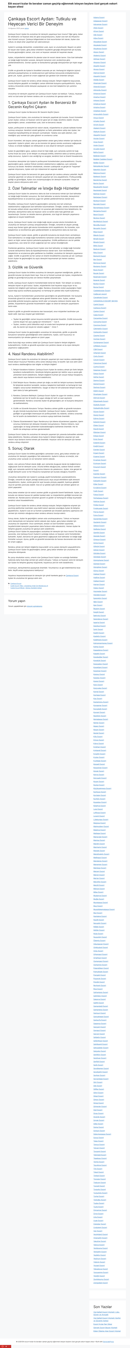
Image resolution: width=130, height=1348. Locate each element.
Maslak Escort (99, 851)
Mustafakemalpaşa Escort (104, 909)
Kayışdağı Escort (100, 709)
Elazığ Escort (98, 429)
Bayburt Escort (99, 201)
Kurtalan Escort (99, 795)
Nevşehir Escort (99, 923)
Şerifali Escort (99, 1062)
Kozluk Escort (98, 785)
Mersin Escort (99, 875)
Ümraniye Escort (100, 1210)
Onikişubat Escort (100, 947)
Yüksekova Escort (100, 1269)
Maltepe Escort (99, 833)
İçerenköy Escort (100, 598)
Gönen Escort (99, 550)
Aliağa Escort (98, 80)
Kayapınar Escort (100, 705)
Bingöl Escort (98, 239)
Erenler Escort (99, 450)
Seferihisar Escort (100, 1041)
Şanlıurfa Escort (99, 1020)
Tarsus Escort (99, 1145)
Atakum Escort (99, 132)
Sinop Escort (98, 1103)
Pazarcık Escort (99, 979)
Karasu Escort (99, 674)
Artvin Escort (98, 125)
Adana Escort (99, 17)
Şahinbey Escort (100, 996)
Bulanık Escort (99, 280)
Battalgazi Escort (100, 197)
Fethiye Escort (99, 501)
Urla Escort (97, 1217)
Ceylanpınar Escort (101, 342)
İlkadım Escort (99, 609)
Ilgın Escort (97, 605)
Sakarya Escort (99, 999)
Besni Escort (98, 215)
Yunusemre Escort (100, 1272)
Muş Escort (98, 906)
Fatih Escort (98, 491)
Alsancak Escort (100, 83)
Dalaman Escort (99, 370)
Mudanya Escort (100, 896)
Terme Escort (98, 1162)
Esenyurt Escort (99, 477)
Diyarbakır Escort (100, 394)
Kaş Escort (97, 699)
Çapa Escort (98, 315)
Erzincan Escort (99, 463)
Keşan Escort (98, 730)
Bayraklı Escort (99, 204)
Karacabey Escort (100, 664)
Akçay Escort (98, 52)
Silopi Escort (98, 1096)
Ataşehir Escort (99, 135)
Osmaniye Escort (100, 965)
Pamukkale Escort (100, 972)
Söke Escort (98, 1124)
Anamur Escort (99, 97)
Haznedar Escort (100, 591)
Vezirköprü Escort (100, 1234)
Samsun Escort (99, 1013)
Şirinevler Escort (100, 1106)
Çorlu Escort (98, 356)
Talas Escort (98, 1141)
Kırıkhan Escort (99, 747)
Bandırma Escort (100, 180)
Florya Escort (98, 512)
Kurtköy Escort (99, 799)
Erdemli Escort (99, 443)
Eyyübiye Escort (99, 488)
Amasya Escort (99, 94)
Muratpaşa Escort (100, 903)
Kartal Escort (98, 692)
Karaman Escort (99, 671)
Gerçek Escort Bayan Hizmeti (105, 1328)
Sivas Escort (98, 1113)
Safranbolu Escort (100, 992)
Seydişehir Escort (100, 1072)
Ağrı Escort (97, 35)
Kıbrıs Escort (98, 743)
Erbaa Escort (98, 436)
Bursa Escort (98, 287)
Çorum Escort (99, 360)
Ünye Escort (98, 1214)
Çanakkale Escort (100, 298)
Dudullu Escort (99, 405)
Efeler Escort (98, 425)
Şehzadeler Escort (100, 1048)
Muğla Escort (98, 899)
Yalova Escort (99, 1245)
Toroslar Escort (99, 1179)
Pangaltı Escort (99, 975)
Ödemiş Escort (99, 941)
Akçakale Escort (100, 45)
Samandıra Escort (100, 1010)
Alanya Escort (99, 73)
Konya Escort (98, 775)
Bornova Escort (99, 263)
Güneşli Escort (99, 564)
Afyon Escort (98, 31)
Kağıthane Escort (100, 640)
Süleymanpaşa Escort (102, 1134)
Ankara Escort (99, 100)
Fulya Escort (98, 515)
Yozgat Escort (99, 1266)
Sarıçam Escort (99, 1027)
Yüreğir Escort (99, 1276)
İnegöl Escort (98, 612)
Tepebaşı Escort (100, 1158)
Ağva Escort (98, 38)
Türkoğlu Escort (99, 1200)
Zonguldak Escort (100, 1283)
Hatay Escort (98, 588)
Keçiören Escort (99, 716)
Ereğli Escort (98, 446)
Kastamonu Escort (100, 702)
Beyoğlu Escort (99, 225)
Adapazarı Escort (100, 21)
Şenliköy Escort (99, 1055)
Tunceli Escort (99, 1186)
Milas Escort (98, 892)
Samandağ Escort (100, 1006)
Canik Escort (98, 304)
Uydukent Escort (100, 1227)
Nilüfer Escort (99, 930)
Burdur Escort (99, 284)
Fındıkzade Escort (100, 508)
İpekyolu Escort (99, 616)
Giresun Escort (99, 540)
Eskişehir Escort (99, 481)
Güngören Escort (100, 567)
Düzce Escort (98, 412)
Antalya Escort (99, 107)
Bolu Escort (98, 253)
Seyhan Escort (99, 1075)
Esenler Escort (99, 474)
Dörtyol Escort (99, 398)
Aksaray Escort (99, 62)
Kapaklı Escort (99, 654)
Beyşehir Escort (99, 228)
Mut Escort (97, 913)
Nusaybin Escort (100, 937)
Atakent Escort (99, 128)
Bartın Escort (98, 183)
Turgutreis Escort (100, 1193)
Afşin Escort (98, 28)
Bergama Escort (99, 211)
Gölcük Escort (99, 546)
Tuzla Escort (98, 1207)
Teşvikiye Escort (100, 1165)
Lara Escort (98, 809)
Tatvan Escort (99, 1148)
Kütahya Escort (99, 806)
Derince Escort (99, 387)
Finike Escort (98, 505)
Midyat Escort (99, 889)
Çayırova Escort (99, 325)
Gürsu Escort (98, 571)
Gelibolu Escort (99, 529)
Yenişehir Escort (100, 1252)
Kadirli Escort (98, 633)
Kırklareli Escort (99, 750)
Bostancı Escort (99, 266)
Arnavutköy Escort (100, 114)
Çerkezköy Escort (100, 332)
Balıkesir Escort (99, 177)
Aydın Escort (98, 145)
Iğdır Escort (98, 602)
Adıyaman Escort (100, 24)
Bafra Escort (98, 152)
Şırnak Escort (98, 1120)
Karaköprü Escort (100, 667)
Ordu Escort (98, 951)
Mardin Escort (99, 844)
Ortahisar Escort (100, 958)
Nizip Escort (98, 934)
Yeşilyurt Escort (99, 1259)
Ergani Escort (98, 453)
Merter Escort (99, 878)
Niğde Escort (98, 927)
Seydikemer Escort (101, 1068)
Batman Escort (99, 194)
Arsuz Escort (98, 118)
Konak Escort (98, 771)
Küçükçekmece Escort (102, 788)
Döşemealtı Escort (100, 401)
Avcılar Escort (99, 138)
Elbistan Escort (99, 432)
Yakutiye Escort (99, 1241)
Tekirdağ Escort (99, 1155)
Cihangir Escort (99, 353)
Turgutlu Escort (99, 1189)
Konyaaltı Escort (100, 778)
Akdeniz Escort (99, 56)
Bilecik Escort (98, 235)
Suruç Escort (98, 1138)
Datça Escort (98, 374)
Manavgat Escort (100, 837)
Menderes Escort (100, 861)
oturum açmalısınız (34, 606)
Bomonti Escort (99, 256)
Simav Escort (98, 1100)
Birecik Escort (99, 242)
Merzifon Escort (99, 882)
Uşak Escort (98, 1221)
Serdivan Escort (99, 1058)
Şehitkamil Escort (100, 1044)
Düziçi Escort (98, 415)
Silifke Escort (98, 1089)
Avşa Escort (98, 142)
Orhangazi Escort (100, 954)
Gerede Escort (99, 536)
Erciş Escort (98, 439)
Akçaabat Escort (100, 42)
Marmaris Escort (100, 847)
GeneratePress (108, 1342)
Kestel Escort (98, 733)
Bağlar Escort (98, 163)
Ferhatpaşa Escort (100, 498)
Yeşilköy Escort (99, 1255)
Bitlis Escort (98, 246)
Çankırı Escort (99, 311)
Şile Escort (97, 1086)
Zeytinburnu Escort (101, 1279)
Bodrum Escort (99, 249)
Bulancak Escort (100, 277)
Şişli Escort (97, 1110)
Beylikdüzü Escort (100, 221)
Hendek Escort (99, 595)
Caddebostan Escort (101, 291)
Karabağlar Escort (100, 657)
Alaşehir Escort (99, 76)
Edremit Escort (99, 422)
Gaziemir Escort (99, 522)
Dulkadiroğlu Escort (101, 408)
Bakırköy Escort (99, 170)
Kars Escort (98, 685)
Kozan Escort (98, 782)
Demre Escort (99, 380)
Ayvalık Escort (99, 149)
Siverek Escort (99, 1117)
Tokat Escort (98, 1172)
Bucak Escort (98, 273)
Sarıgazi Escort (99, 1030)
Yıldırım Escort (99, 1262)
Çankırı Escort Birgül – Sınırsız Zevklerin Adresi (26, 588)
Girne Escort (98, 543)
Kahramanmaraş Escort (103, 643)
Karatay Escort (99, 678)
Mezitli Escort (98, 885)
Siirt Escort (97, 1082)
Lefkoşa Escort (99, 813)
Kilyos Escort (98, 740)
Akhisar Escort (99, 59)
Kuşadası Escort (100, 802)
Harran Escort (99, 584)
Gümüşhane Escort (101, 560)
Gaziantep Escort (100, 519)
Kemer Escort (98, 723)
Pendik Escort (99, 982)
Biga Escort (98, 232)
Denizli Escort (99, 384)
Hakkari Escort (99, 574)
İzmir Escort (98, 629)
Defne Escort (98, 377)
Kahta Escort (98, 647)
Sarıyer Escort (99, 1034)
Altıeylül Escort (99, 87)
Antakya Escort (99, 104)
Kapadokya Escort (100, 650)
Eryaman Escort (99, 460)
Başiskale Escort (100, 190)
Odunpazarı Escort (101, 944)
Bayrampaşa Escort (101, 208)
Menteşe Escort (99, 868)
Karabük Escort (99, 661)
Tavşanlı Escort (99, 1151)
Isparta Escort (99, 622)
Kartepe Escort (99, 695)
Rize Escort (98, 989)
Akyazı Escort (99, 69)
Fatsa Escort (98, 495)
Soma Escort (98, 1127)
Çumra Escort (99, 367)
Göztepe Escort (99, 557)
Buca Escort (98, 270)
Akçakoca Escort (100, 49)
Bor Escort (97, 259)
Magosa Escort (99, 823)
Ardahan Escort (99, 111)
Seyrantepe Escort (100, 1079)
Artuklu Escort (99, 121)
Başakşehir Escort (100, 187)
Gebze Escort (99, 526)
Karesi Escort (98, 681)
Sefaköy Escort (99, 1037)
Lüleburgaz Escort (100, 820)
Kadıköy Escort (99, 636)
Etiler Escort (98, 484)
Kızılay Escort (98, 757)
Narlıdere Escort (100, 916)
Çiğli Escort (98, 349)
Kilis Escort (97, 737)
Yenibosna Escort (100, 1248)
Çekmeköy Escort (100, 329)
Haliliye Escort (99, 578)
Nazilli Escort (98, 920)
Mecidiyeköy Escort (101, 854)
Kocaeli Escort (99, 764)
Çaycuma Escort (100, 322)
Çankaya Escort (72, 576)
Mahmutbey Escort (101, 826)
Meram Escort (99, 871)
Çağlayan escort (100, 294)
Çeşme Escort (99, 336)
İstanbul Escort (99, 626)
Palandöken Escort (101, 968)
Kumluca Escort (99, 792)
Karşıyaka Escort (100, 688)
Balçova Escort (99, 173)
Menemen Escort (100, 864)
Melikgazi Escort (100, 858)
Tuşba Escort (98, 1203)
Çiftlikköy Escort (100, 346)
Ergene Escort (99, 457)
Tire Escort (97, 1169)
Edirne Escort (98, 419)
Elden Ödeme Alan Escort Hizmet (107, 1331)
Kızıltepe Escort (99, 761)
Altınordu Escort (100, 90)
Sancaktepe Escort (101, 1017)
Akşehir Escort (99, 66)
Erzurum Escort (99, 467)
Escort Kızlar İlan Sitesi (102, 1324)
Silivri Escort (98, 1093)
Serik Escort (98, 1065)
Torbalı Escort (99, 1176)
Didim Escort (98, 391)
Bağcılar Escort (99, 156)
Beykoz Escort (99, 218)
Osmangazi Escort (100, 961)
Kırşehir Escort (99, 754)
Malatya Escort (99, 830)
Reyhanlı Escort (99, 985)
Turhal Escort (98, 1196)
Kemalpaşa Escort (100, 719)
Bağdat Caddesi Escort (102, 159)
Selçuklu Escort (99, 1051)
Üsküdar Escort (99, 1224)
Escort (96, 470)
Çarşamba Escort (100, 318)
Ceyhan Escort (99, 339)
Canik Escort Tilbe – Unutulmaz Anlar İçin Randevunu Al (29, 586)
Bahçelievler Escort (101, 166)
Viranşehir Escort (100, 1238)
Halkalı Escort (99, 581)
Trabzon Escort (99, 1183)
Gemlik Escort (99, 533)
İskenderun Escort (100, 619)
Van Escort (97, 1231)
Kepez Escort (98, 726)
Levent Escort (99, 816)
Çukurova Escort (100, 363)
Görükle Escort (99, 553)
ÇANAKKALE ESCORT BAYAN (105, 301)
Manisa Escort (99, 840)
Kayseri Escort (99, 712)
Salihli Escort (98, 1003)
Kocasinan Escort (100, 768)
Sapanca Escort (99, 1024)
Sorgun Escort (99, 1131)
